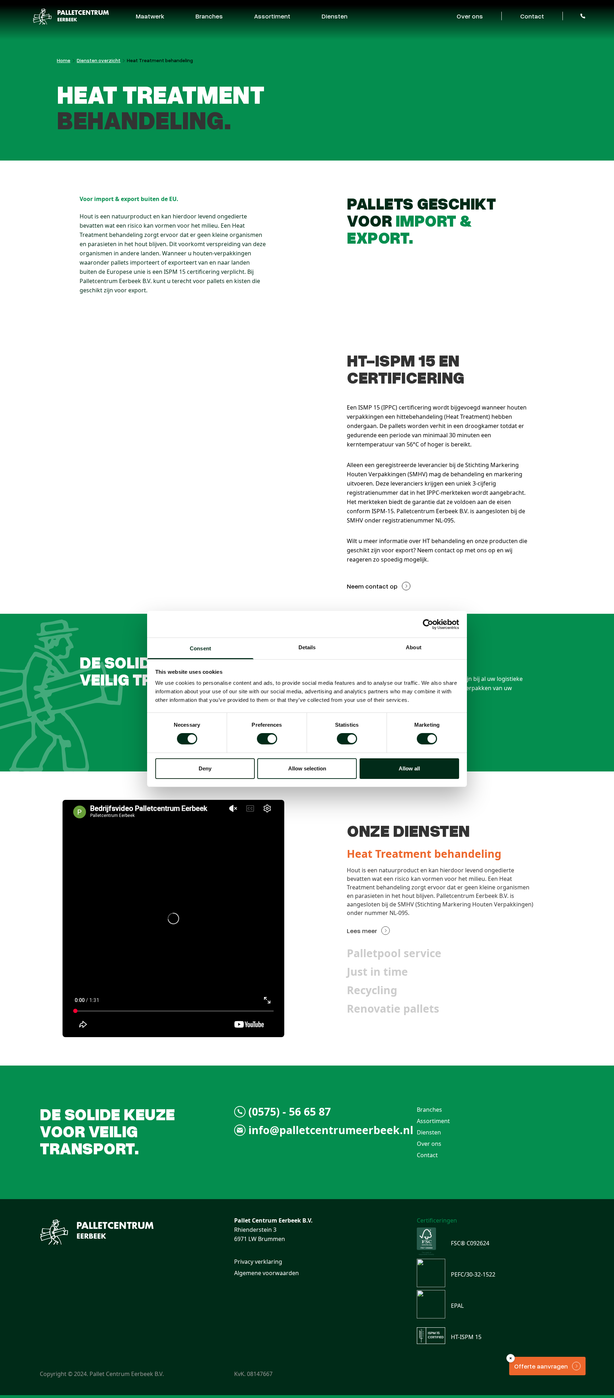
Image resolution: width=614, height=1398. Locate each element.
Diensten (335, 16)
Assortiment (272, 16)
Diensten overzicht (98, 60)
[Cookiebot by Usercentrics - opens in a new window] (428, 624)
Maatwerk (150, 16)
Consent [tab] (200, 648)
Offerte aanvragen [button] (541, 1366)
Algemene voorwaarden (266, 1273)
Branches (209, 16)
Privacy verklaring (258, 1262)
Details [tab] (307, 647)
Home (63, 60)
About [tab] (413, 647)
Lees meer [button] (362, 930)
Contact (532, 16)
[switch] (267, 738)
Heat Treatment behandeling (160, 60)
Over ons (470, 16)
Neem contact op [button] (372, 586)
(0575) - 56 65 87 (289, 1111)
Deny (205, 768)
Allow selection (307, 768)
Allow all (409, 768)
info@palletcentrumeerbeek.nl (330, 1130)
